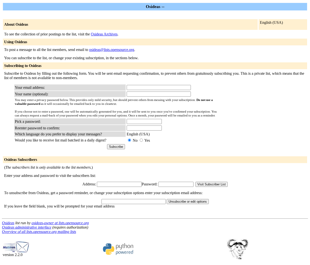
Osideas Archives (104, 34)
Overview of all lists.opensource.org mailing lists (39, 232)
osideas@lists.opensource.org (111, 50)
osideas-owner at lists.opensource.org (60, 223)
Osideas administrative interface (26, 227)
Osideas (8, 223)
